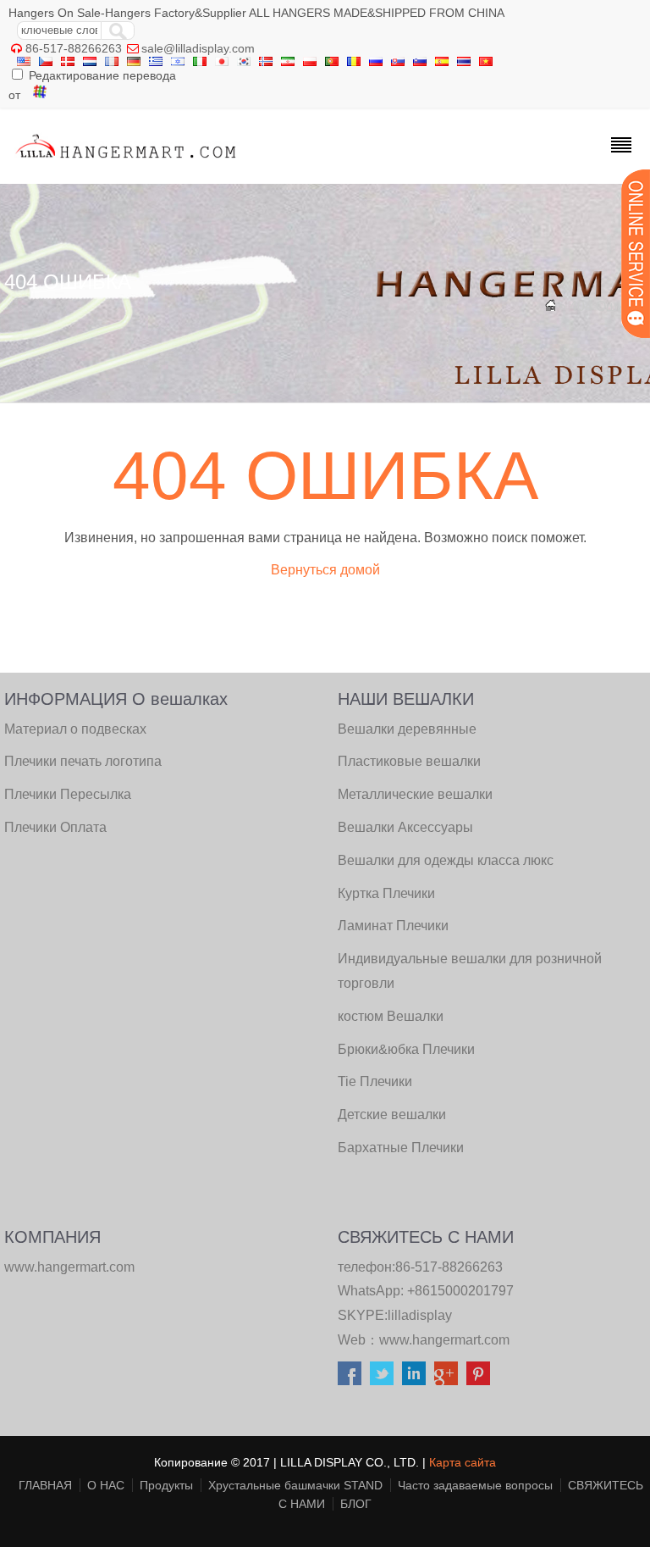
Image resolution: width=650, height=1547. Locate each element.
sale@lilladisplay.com (198, 48)
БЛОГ (356, 1504)
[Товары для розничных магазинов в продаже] (126, 162)
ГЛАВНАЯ (45, 1485)
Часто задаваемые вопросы (475, 1485)
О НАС (105, 1485)
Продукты (166, 1485)
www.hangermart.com (444, 1340)
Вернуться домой (325, 570)
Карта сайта (462, 1462)
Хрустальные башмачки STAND (295, 1485)
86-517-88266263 (73, 48)
